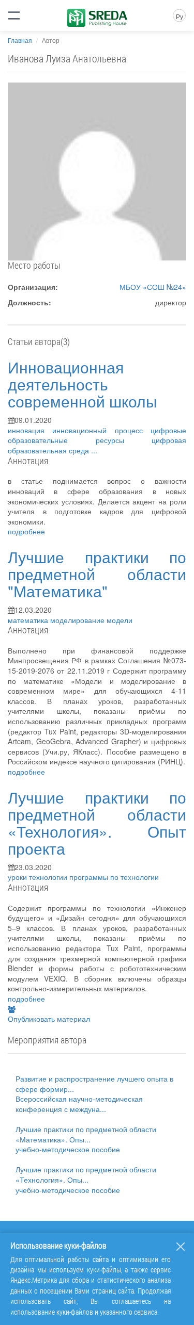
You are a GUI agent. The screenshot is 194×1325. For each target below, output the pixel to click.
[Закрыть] (180, 1246)
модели (119, 620)
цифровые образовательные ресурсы (97, 435)
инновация (30, 430)
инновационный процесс (101, 430)
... (94, 450)
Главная (20, 40)
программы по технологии (114, 877)
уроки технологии (38, 877)
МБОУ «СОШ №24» (153, 287)
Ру (179, 16)
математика (29, 620)
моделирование (78, 620)
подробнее (26, 531)
